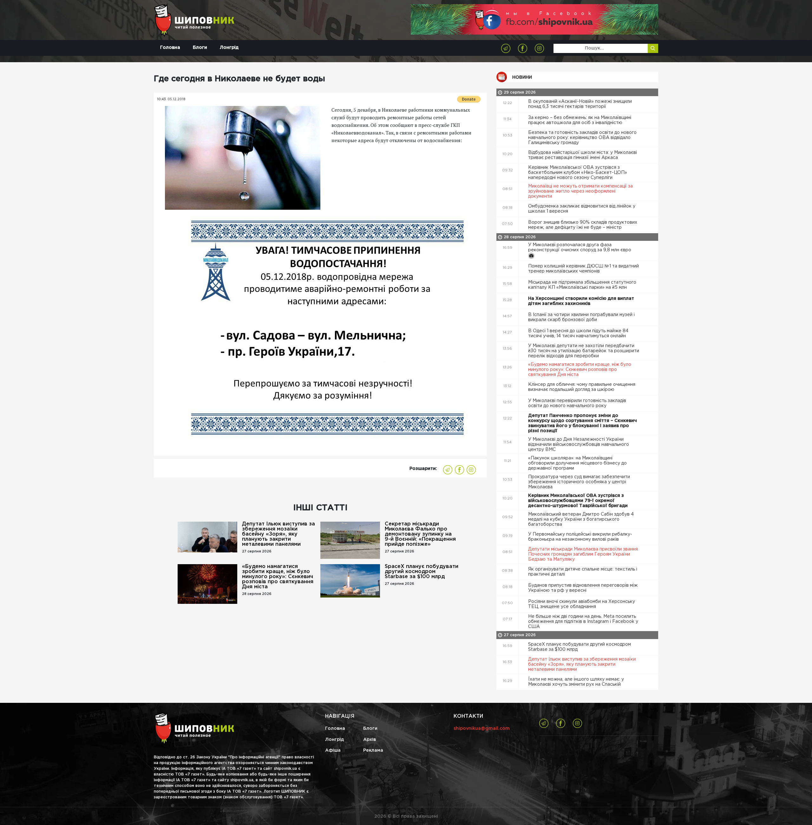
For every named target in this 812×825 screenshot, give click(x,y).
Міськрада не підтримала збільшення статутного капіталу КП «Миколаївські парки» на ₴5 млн (582, 284)
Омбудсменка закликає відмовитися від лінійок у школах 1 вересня (581, 208)
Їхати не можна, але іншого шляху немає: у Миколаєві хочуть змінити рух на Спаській (576, 681)
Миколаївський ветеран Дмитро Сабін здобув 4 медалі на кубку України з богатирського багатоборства (581, 519)
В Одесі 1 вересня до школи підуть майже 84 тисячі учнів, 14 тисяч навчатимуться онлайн (578, 333)
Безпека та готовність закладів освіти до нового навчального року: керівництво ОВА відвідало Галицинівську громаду (582, 138)
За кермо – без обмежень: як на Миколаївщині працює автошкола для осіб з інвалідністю (579, 120)
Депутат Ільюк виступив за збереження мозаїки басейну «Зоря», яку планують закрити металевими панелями (278, 534)
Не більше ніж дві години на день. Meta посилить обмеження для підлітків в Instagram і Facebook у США (583, 622)
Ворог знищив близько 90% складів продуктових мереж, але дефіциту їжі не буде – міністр (582, 225)
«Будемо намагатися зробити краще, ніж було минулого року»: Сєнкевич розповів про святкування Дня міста (277, 576)
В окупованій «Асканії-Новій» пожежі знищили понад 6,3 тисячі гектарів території (580, 104)
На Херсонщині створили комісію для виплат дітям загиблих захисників (581, 301)
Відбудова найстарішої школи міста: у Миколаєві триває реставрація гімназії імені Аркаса (582, 155)
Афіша (333, 750)
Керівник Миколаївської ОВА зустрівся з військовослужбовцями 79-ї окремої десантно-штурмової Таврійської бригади (578, 501)
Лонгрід (229, 48)
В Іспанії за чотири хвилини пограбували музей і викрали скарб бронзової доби (581, 317)
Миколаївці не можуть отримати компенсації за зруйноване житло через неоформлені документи (580, 191)
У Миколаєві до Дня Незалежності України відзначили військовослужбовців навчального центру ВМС (578, 445)
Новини (522, 77)
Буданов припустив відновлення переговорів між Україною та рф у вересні (583, 588)
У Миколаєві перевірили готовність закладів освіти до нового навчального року (577, 403)
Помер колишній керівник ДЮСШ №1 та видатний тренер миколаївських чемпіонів (583, 268)
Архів (369, 740)
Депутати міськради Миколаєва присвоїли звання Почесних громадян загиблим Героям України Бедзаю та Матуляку (583, 554)
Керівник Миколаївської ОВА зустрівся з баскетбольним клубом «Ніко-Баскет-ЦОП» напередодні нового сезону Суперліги (577, 173)
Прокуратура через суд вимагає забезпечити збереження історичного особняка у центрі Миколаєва (579, 482)
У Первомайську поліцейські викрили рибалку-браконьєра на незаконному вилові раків (580, 536)
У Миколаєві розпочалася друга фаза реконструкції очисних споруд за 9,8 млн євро (580, 247)
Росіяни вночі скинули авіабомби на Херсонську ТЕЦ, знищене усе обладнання (581, 604)
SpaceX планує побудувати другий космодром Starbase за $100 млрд (421, 571)
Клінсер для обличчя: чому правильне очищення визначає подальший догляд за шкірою (581, 387)
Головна (170, 48)
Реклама (373, 750)
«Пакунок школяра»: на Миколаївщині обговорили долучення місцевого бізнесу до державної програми (577, 463)
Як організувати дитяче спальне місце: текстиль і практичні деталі (582, 571)
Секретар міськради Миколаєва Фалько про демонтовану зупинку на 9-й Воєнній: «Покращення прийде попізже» (420, 534)
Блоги (200, 48)
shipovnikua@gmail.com (482, 728)
